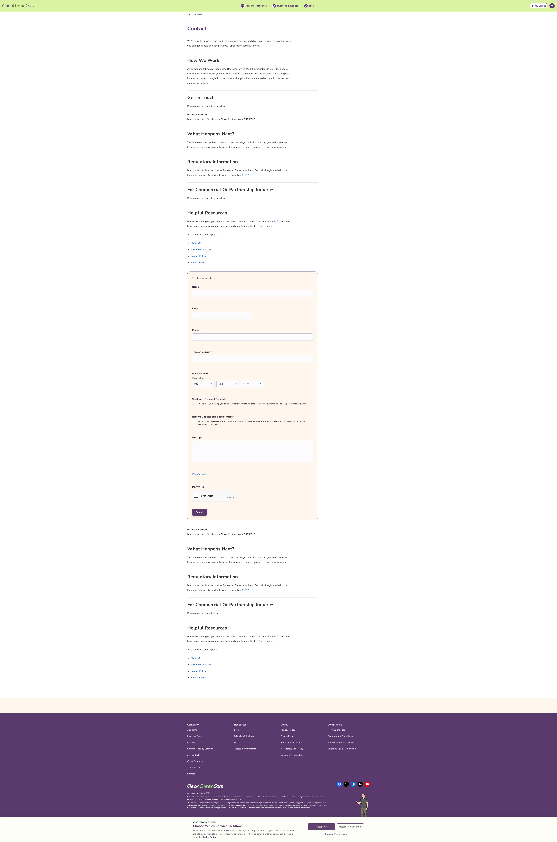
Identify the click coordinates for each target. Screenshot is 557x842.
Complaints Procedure (292, 754)
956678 (246, 175)
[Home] (189, 15)
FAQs (277, 221)
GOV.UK (202, 805)
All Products (193, 754)
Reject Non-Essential (350, 826)
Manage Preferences (336, 834)
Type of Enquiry (202, 352)
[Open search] (552, 5)
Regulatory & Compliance (340, 736)
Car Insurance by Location (200, 748)
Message (198, 437)
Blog (236, 729)
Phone (196, 330)
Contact (191, 773)
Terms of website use (291, 742)
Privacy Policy (198, 256)
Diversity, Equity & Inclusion (342, 748)
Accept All (321, 826)
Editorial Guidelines (244, 736)
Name (196, 287)
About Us (196, 243)
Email (196, 308)
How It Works (198, 262)
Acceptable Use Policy (292, 748)
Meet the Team (194, 736)
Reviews (191, 742)
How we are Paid (336, 729)
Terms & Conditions (201, 249)
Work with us (194, 767)
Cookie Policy (287, 736)
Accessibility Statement (245, 748)
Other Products (195, 761)
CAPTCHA (198, 487)
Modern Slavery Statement (341, 742)
